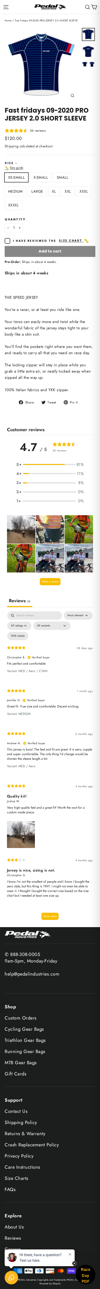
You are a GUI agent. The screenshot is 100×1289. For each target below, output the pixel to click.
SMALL (62, 177)
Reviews (13, 1238)
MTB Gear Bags (21, 1062)
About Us (14, 1227)
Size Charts (16, 1178)
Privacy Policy (19, 1156)
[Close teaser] (74, 1263)
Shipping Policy (21, 1122)
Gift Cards (15, 1073)
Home (8, 20)
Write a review (50, 581)
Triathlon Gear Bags (25, 1040)
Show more (50, 916)
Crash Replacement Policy (32, 1144)
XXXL (84, 191)
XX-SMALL (16, 177)
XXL (68, 191)
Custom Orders (21, 1018)
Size (50, 166)
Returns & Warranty (25, 1133)
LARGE (37, 191)
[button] (50, 464)
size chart (74, 241)
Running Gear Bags (25, 1051)
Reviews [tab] (19, 600)
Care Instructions (22, 1167)
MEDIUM (15, 191)
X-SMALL (40, 177)
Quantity (15, 219)
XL (54, 191)
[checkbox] (17, 636)
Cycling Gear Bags (24, 1029)
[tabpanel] (50, 767)
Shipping (11, 146)
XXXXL (13, 205)
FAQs (10, 1189)
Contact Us (16, 1111)
